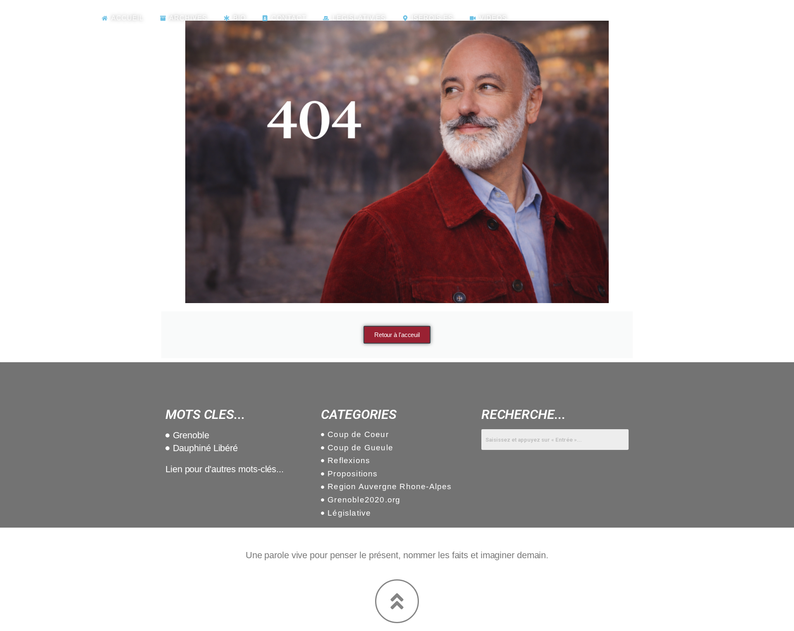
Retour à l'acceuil (397, 334)
